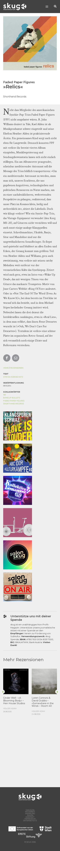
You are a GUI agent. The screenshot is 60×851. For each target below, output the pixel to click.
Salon (30, 815)
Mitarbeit (30, 812)
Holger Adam (9, 708)
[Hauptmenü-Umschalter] (47, 6)
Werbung (30, 813)
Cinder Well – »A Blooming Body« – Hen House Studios (14, 700)
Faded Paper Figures (13, 401)
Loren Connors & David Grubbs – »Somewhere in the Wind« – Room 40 (43, 701)
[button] (55, 6)
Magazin (30, 810)
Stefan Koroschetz (13, 377)
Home (6, 368)
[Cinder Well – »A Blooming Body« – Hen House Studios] (15, 681)
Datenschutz (30, 820)
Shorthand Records (13, 404)
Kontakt (30, 817)
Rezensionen (16, 368)
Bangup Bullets (11, 398)
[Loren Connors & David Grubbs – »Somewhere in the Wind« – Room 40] (44, 681)
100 (4, 395)
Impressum (30, 819)
